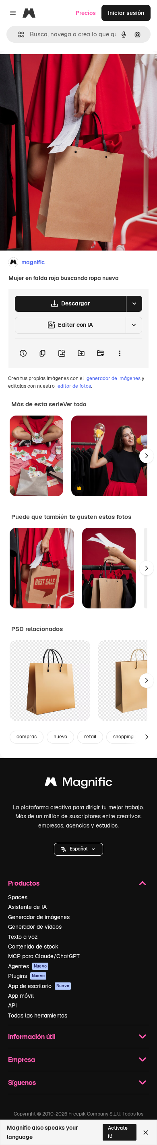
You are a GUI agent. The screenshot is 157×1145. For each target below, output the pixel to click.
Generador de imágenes (39, 917)
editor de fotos (74, 386)
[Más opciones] (120, 353)
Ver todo (74, 404)
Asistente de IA (27, 907)
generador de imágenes (113, 378)
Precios (86, 13)
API (12, 1005)
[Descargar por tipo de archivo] (134, 304)
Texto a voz (23, 936)
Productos (23, 883)
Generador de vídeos (35, 926)
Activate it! (118, 1132)
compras (27, 736)
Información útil (32, 1036)
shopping (123, 736)
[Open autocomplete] (18, 34)
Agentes (27, 966)
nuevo (60, 736)
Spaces (17, 897)
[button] (78, 849)
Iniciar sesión (126, 13)
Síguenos (22, 1082)
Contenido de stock (33, 946)
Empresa (21, 1059)
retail (90, 736)
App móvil (21, 995)
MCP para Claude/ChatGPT (44, 956)
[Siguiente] (146, 456)
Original (51, 69)
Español (78, 849)
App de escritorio (38, 986)
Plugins (26, 976)
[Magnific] (78, 783)
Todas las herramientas (37, 1015)
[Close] (145, 1132)
